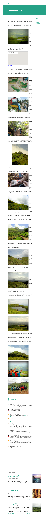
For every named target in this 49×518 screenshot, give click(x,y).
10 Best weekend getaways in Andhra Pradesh (17, 475)
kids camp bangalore (14, 406)
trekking (25, 415)
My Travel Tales (11, 1)
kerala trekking (27, 396)
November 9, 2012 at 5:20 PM (17, 409)
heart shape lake (38, 24)
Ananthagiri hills (13, 504)
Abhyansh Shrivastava (12, 446)
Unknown (11, 404)
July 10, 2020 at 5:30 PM (18, 446)
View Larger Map (10, 65)
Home (8, 3)
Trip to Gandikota (13, 490)
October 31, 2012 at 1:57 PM (16, 404)
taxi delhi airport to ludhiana (13, 420)
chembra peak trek (38, 23)
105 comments (12, 513)
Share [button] (37, 18)
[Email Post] (8, 398)
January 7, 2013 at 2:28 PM (16, 414)
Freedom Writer (11, 435)
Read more (28, 499)
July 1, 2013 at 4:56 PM (15, 423)
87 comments (11, 499)
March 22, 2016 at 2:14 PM (15, 440)
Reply (10, 416)
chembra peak (37, 22)
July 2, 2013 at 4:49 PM (15, 430)
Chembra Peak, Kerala (13, 399)
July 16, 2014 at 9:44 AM (16, 435)
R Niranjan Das (11, 409)
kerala (37, 25)
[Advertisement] (19, 464)
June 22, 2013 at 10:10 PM (15, 418)
